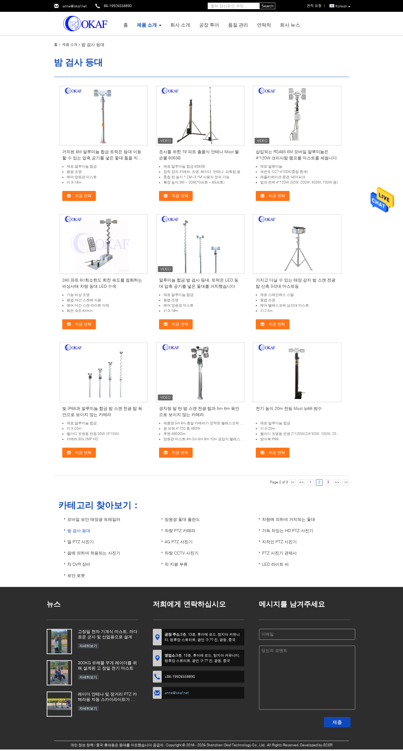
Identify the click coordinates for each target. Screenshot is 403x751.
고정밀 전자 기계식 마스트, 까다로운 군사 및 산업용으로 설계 (107, 634)
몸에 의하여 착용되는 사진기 (93, 552)
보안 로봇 (76, 575)
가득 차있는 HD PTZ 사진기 (287, 530)
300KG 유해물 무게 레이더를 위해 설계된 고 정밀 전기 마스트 (107, 665)
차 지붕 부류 (176, 564)
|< (292, 482)
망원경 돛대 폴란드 (182, 519)
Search (267, 6)
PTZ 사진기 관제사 (279, 552)
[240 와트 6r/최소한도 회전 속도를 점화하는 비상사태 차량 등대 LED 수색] (103, 243)
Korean (341, 6)
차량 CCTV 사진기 (182, 552)
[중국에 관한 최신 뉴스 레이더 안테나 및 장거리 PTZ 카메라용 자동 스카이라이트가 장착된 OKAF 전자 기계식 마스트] (59, 704)
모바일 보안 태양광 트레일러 (93, 519)
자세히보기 (88, 646)
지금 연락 (82, 196)
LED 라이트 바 (275, 564)
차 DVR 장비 (78, 564)
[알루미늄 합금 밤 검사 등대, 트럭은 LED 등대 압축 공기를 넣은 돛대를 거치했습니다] (200, 243)
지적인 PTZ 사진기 (279, 541)
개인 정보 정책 (82, 745)
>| (346, 482)
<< (301, 482)
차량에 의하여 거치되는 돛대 (288, 519)
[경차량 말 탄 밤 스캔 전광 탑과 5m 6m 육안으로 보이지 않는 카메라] (200, 372)
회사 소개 (180, 24)
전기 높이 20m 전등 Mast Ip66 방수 (289, 408)
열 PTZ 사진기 (80, 541)
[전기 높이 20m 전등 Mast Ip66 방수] (297, 372)
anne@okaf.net (74, 6)
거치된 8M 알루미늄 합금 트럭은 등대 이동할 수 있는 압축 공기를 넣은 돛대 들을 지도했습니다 (102, 157)
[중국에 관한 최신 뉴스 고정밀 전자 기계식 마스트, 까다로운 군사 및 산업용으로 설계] (59, 641)
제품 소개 (147, 24)
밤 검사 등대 (78, 530)
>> (337, 482)
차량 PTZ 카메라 (180, 530)
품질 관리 (238, 24)
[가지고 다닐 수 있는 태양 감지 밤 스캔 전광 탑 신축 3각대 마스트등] (297, 243)
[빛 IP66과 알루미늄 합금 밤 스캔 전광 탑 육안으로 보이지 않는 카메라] (103, 372)
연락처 (264, 24)
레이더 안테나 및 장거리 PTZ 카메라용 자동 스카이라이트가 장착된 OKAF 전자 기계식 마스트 (107, 697)
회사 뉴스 (290, 24)
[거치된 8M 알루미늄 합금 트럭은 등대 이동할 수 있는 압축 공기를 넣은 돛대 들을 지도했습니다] (103, 115)
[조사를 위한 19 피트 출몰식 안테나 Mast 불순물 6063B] (200, 115)
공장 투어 (209, 24)
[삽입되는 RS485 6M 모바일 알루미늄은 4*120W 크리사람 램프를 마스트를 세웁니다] (297, 115)
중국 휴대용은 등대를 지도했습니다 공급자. (130, 745)
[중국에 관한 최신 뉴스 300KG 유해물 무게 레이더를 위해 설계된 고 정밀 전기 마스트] (59, 673)
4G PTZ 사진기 (179, 541)
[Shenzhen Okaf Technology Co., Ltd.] (86, 23)
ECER (327, 745)
